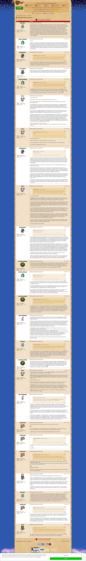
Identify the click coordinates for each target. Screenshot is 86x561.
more (65, 54)
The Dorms (29, 15)
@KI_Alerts (54, 7)
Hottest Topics (47, 13)
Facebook (59, 7)
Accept (66, 558)
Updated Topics (40, 13)
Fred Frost (22, 23)
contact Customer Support (54, 9)
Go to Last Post (47, 19)
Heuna (22, 474)
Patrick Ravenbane (22, 261)
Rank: (18, 46)
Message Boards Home (21, 15)
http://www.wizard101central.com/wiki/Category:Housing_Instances (43, 140)
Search (34, 13)
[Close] (84, 557)
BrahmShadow (22, 52)
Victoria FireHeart (22, 39)
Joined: (18, 30)
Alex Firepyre (22, 68)
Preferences (66, 555)
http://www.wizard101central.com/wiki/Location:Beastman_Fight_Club (43, 99)
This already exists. (34, 97)
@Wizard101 (48, 7)
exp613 (22, 96)
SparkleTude (23, 422)
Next (42, 19)
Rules (53, 13)
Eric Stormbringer (23, 315)
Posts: (18, 31)
